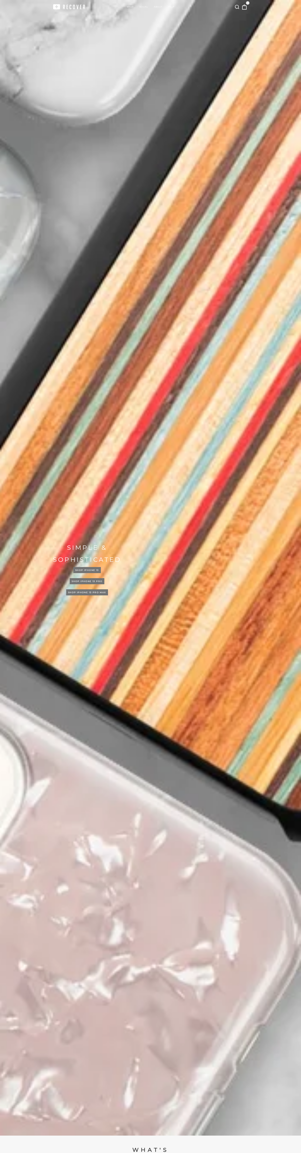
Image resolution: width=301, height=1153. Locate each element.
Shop (130, 6)
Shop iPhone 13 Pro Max (87, 592)
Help (171, 6)
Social (143, 6)
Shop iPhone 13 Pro (87, 581)
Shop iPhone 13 (87, 570)
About (158, 6)
